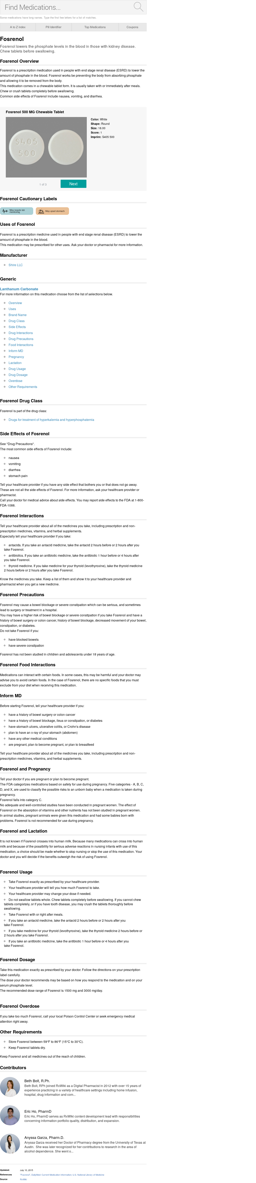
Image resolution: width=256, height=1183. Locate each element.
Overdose (15, 380)
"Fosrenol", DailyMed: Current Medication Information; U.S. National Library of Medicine (62, 1174)
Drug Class (17, 320)
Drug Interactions (21, 332)
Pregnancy (16, 356)
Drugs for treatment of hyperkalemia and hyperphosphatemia (51, 419)
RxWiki (23, 1179)
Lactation (15, 362)
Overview (15, 302)
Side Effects (17, 326)
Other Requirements (23, 386)
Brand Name (18, 314)
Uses (12, 308)
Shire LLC (16, 265)
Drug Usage (17, 368)
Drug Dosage (18, 374)
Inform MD (16, 350)
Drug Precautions (21, 338)
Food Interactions (21, 344)
